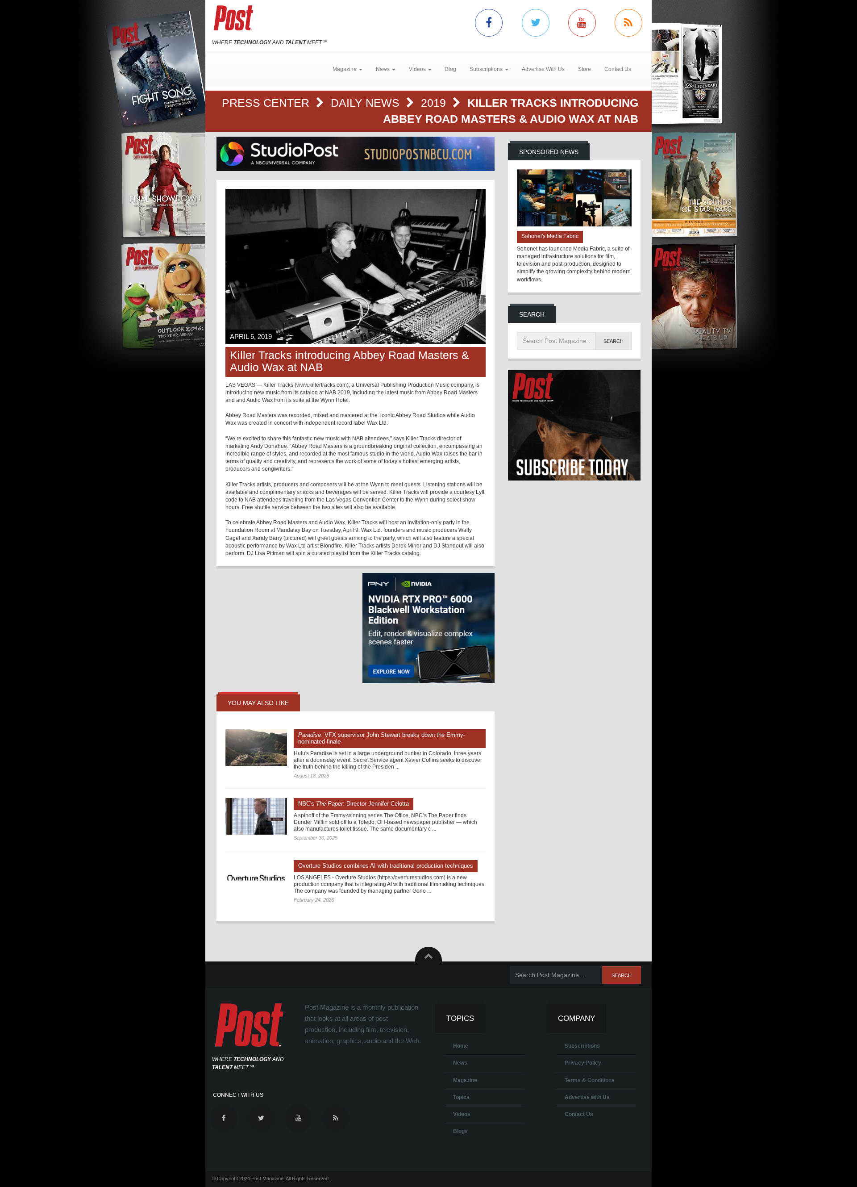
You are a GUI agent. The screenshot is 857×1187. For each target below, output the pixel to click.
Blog (450, 69)
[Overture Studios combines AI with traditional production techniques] (256, 878)
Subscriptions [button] (487, 69)
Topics (461, 1097)
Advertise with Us (587, 1097)
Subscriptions (582, 1046)
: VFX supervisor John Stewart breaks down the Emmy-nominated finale (381, 738)
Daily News (367, 102)
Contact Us (617, 69)
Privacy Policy (583, 1063)
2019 (435, 102)
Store (584, 69)
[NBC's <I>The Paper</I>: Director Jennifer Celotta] (256, 816)
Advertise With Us (543, 69)
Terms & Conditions (590, 1080)
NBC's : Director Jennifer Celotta (353, 803)
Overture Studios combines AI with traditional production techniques (385, 865)
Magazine (465, 1080)
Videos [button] (418, 69)
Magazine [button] (345, 69)
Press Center (267, 102)
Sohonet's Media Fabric (549, 236)
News (460, 1063)
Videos (461, 1114)
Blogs (460, 1131)
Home (460, 1046)
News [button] (383, 69)
